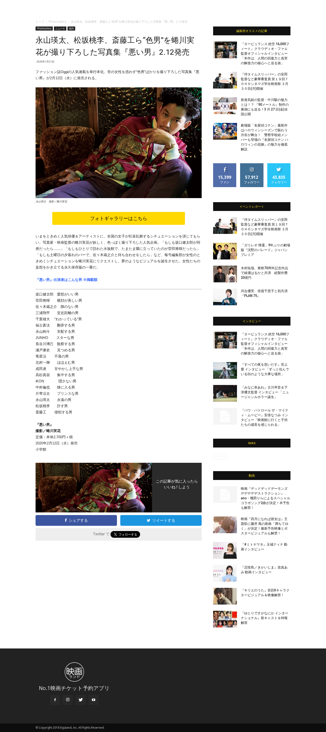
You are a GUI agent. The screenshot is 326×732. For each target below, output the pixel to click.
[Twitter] (80, 700)
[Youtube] (93, 700)
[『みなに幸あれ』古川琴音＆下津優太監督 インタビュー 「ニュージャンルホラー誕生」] (225, 393)
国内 (71, 28)
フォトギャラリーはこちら (118, 218)
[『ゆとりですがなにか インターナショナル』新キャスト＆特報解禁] (225, 619)
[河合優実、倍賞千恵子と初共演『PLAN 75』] (225, 297)
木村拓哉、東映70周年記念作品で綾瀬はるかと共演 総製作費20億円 (264, 272)
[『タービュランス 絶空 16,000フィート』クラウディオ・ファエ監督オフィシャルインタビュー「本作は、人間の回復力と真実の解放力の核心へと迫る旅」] (225, 50)
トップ (40, 22)
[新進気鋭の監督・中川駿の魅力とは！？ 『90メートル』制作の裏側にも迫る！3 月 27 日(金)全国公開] (225, 105)
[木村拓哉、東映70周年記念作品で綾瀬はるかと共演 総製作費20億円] (225, 274)
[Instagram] (68, 700)
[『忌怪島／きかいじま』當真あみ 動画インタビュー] (225, 573)
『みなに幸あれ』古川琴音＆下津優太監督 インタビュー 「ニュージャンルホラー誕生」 (265, 392)
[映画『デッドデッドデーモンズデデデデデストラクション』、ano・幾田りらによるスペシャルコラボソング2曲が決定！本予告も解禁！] (225, 494)
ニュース (60, 28)
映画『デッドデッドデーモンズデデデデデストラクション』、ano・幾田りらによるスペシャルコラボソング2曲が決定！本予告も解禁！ (265, 498)
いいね (225, 165)
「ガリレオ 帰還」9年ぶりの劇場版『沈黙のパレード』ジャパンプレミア (265, 250)
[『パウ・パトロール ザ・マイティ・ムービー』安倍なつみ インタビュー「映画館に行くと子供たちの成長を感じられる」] (225, 416)
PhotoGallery (57, 22)
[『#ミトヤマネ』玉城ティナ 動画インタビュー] (225, 550)
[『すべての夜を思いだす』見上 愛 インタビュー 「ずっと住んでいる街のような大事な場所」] (225, 370)
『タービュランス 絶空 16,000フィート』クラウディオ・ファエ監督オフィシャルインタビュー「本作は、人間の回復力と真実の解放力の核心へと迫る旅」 (265, 53)
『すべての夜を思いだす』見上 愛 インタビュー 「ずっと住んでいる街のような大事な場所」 (265, 369)
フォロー (252, 165)
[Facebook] (55, 700)
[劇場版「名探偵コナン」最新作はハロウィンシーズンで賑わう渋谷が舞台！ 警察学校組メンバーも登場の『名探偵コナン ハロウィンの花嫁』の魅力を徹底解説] (225, 131)
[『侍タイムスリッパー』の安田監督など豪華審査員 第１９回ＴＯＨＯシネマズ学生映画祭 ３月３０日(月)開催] (225, 80)
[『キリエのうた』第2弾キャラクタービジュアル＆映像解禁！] (225, 596)
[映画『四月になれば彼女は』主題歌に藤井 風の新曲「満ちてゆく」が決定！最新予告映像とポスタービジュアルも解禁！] (225, 524)
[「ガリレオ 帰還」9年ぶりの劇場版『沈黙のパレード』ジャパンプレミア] (225, 251)
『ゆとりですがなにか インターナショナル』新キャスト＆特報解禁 (264, 618)
